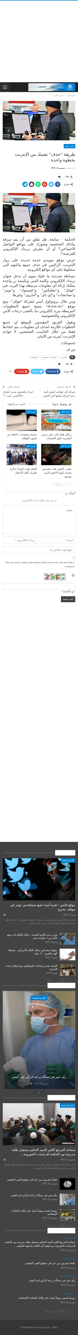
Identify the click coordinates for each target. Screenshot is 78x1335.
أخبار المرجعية (67, 1105)
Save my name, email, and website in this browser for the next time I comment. (39, 564)
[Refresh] (73, 575)
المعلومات (34, 357)
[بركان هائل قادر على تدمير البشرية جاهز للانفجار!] (56, 420)
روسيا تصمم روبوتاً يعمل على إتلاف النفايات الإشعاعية (47, 1298)
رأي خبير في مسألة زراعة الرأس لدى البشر (34, 1195)
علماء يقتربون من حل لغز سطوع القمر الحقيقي (32, 1179)
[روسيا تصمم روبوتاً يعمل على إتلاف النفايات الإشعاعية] (38, 1040)
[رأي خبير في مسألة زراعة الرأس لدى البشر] (67, 1199)
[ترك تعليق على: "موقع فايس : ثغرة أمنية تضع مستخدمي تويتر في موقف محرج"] (4, 915)
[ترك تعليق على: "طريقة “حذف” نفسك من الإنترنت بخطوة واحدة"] (59, 177)
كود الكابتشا (68, 591)
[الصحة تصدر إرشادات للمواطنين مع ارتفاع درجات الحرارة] (67, 970)
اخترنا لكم (69, 146)
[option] (38, 1040)
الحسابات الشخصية (49, 357)
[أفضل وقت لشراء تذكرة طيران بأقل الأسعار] (22, 454)
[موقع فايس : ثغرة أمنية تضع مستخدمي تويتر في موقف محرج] (39, 879)
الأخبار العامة (68, 860)
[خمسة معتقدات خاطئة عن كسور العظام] (22, 420)
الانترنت (64, 357)
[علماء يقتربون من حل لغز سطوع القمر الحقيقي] (67, 1184)
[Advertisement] (39, 41)
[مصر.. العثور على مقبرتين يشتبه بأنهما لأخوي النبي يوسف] (56, 454)
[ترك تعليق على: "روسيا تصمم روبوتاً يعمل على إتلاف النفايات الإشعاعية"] (30, 1083)
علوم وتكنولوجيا (38, 998)
